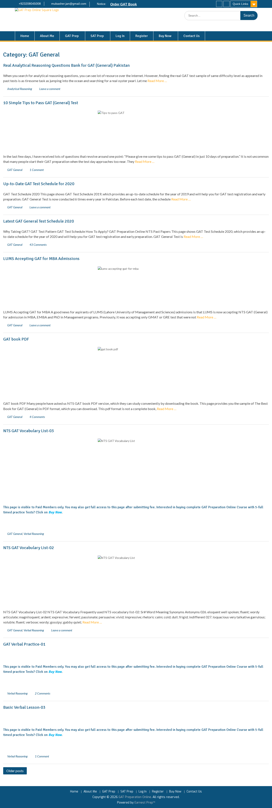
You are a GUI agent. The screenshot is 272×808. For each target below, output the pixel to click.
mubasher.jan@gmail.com (68, 3)
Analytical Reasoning (19, 89)
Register (141, 36)
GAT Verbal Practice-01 (24, 644)
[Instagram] (226, 4)
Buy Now (165, 36)
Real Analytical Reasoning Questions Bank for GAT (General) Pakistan (66, 65)
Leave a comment (49, 89)
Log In (120, 36)
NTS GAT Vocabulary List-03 (28, 430)
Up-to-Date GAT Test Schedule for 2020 (38, 183)
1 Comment (37, 170)
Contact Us (191, 36)
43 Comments (38, 244)
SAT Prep (97, 36)
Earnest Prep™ (145, 803)
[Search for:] (221, 16)
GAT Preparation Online (135, 797)
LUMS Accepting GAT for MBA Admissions (41, 258)
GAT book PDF (16, 339)
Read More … (157, 81)
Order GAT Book (123, 4)
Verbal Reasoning (34, 533)
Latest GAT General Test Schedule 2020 (38, 221)
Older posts (15, 771)
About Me (47, 36)
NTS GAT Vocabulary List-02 (28, 547)
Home (24, 36)
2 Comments (42, 693)
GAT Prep (72, 36)
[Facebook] (219, 4)
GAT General (14, 170)
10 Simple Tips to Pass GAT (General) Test (40, 102)
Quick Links (240, 4)
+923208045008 (30, 3)
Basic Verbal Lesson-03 (24, 707)
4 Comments (37, 417)
